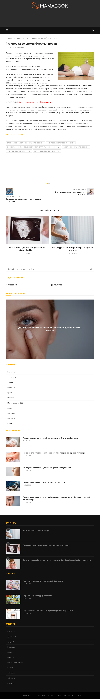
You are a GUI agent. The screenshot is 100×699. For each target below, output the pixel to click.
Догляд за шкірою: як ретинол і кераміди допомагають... (50, 327)
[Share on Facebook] (51, 183)
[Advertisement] (50, 18)
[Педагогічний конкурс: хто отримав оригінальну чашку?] (13, 614)
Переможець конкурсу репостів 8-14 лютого (43, 581)
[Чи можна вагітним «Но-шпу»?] (13, 534)
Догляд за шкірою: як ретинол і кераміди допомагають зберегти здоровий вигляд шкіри (56, 498)
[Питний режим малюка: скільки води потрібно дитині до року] (13, 442)
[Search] (93, 30)
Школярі (10, 424)
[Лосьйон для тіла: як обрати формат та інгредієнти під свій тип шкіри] (13, 457)
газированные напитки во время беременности (25, 143)
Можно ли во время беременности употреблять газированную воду (33, 147)
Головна (9, 38)
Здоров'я (11, 382)
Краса (9, 393)
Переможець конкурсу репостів (37, 596)
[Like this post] (49, 183)
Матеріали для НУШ (15, 403)
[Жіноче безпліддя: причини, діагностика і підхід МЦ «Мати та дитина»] (27, 230)
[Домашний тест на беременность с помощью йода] (13, 549)
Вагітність (21, 38)
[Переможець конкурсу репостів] (13, 599)
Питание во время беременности (46, 151)
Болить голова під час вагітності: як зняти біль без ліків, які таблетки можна (57, 560)
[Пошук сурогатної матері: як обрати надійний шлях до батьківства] (72, 230)
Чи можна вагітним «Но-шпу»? (36, 530)
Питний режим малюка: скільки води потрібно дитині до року (50, 438)
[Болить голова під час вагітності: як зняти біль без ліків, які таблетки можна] (13, 564)
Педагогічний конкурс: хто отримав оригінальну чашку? (48, 611)
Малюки (10, 398)
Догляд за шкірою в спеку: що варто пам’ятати (44, 482)
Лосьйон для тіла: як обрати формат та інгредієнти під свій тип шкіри (54, 453)
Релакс (10, 408)
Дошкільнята (12, 377)
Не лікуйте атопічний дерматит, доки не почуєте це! (47, 468)
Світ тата (11, 418)
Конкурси (11, 387)
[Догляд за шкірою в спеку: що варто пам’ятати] (13, 486)
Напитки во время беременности (76, 147)
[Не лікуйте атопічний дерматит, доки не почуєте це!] (13, 471)
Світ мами (11, 413)
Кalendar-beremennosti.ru (15, 134)
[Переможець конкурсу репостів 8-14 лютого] (13, 585)
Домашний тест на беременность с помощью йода (46, 545)
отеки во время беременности (18, 151)
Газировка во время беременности (61, 143)
